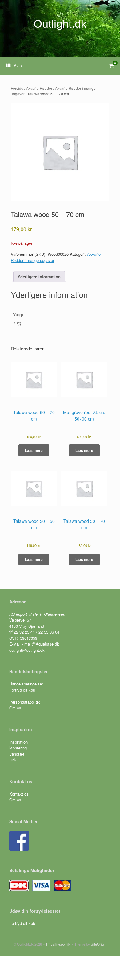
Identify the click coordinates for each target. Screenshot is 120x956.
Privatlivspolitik (58, 944)
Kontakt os (19, 794)
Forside (17, 88)
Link (13, 760)
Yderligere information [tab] (39, 276)
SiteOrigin (98, 944)
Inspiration (18, 742)
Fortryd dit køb (22, 690)
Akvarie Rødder (39, 88)
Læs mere (34, 450)
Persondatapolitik (24, 702)
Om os (15, 708)
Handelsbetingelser (26, 684)
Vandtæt (16, 754)
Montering (18, 748)
